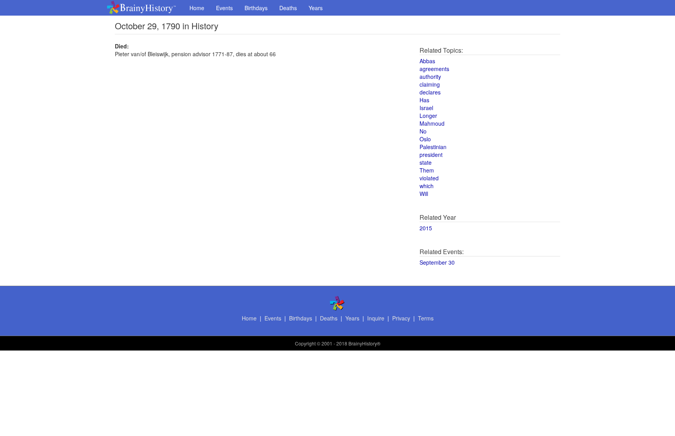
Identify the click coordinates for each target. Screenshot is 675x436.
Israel (426, 108)
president (431, 154)
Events (224, 8)
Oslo (425, 139)
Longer (428, 115)
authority (430, 76)
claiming (430, 84)
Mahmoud (432, 123)
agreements (434, 69)
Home (196, 8)
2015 (426, 228)
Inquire (375, 318)
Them (427, 170)
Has (424, 100)
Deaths (288, 8)
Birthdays (256, 8)
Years (316, 8)
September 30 (437, 262)
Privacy (401, 318)
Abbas (427, 61)
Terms (426, 318)
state (426, 162)
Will (424, 194)
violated (429, 178)
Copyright (305, 343)
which (427, 186)
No (423, 131)
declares (430, 92)
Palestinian (433, 147)
